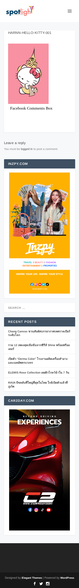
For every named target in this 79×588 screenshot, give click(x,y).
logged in (27, 149)
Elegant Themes (32, 577)
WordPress (67, 577)
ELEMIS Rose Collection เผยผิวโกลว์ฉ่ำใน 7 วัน (38, 372)
